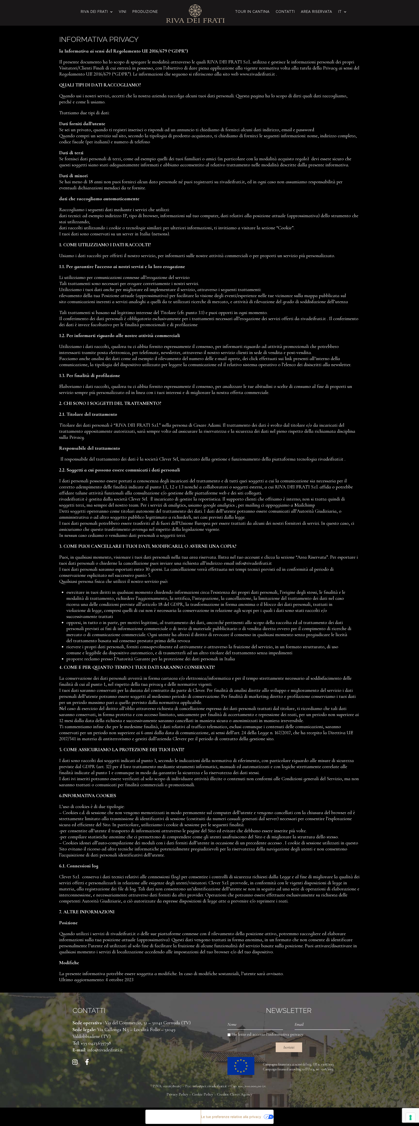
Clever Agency (241, 1094)
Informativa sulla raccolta (173, 1116)
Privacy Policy (177, 1094)
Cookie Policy (202, 1094)
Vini (122, 11)
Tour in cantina (252, 11)
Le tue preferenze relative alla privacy (231, 1117)
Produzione (145, 11)
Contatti (285, 11)
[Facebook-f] (87, 1062)
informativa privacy (285, 1034)
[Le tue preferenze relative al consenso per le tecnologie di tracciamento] (410, 1117)
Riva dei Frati (94, 11)
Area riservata (316, 11)
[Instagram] (75, 1062)
